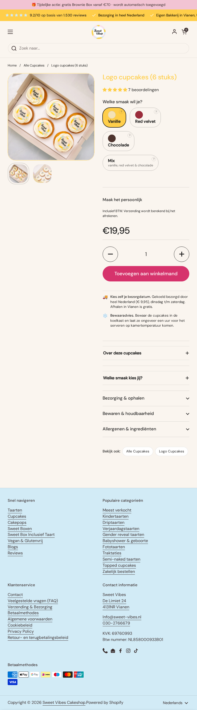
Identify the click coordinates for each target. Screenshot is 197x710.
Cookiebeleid (20, 625)
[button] (110, 254)
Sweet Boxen (20, 528)
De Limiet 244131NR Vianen (116, 604)
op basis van (58, 15)
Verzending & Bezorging (30, 607)
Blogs (13, 547)
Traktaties (112, 553)
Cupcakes (17, 516)
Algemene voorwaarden (30, 619)
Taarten (15, 510)
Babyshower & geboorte (125, 540)
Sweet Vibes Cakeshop (64, 702)
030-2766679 (116, 623)
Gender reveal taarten (123, 534)
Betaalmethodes (23, 613)
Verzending (132, 211)
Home (12, 65)
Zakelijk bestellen (119, 571)
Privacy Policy (21, 631)
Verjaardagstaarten (121, 528)
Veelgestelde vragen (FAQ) (33, 600)
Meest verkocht (117, 510)
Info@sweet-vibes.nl (122, 617)
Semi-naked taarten (121, 559)
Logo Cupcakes (171, 451)
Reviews (15, 553)
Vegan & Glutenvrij (25, 540)
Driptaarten (113, 522)
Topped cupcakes (119, 565)
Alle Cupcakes (34, 65)
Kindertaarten (116, 516)
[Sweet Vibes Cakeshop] (99, 32)
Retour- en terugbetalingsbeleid (38, 637)
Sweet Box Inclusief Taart (31, 534)
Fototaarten (114, 547)
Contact (15, 594)
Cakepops (17, 522)
